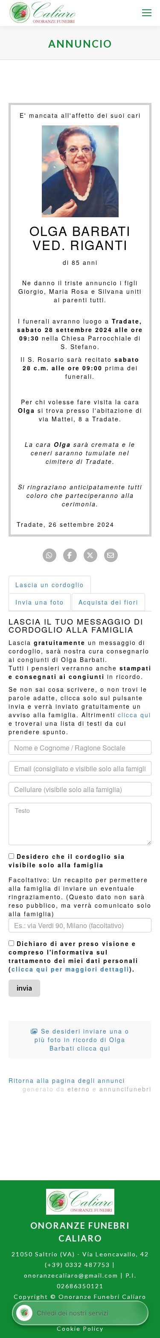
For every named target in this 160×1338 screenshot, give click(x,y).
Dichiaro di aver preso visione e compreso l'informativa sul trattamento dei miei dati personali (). (73, 956)
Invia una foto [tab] (39, 602)
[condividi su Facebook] (70, 555)
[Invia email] (111, 555)
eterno (78, 1089)
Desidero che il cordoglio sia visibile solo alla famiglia (67, 860)
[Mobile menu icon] (146, 12)
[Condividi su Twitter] (90, 555)
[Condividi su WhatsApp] (49, 555)
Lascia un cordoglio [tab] (49, 584)
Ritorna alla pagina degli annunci (67, 1080)
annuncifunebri (125, 1089)
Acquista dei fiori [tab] (108, 602)
